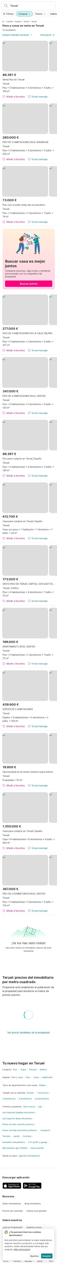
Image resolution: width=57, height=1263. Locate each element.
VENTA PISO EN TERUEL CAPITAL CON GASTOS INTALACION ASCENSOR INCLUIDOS (29, 584)
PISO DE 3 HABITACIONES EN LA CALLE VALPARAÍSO (29, 333)
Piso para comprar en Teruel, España (22, 458)
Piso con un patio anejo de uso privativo (24, 204)
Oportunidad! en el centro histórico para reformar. (29, 771)
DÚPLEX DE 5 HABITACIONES (18, 709)
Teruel (26, 21)
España (9, 21)
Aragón (18, 21)
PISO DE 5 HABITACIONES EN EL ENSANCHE (25, 142)
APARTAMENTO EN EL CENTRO (19, 646)
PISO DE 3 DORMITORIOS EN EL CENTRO (24, 893)
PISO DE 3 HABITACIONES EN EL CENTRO (24, 396)
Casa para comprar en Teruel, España (22, 521)
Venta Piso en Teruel (13, 79)
